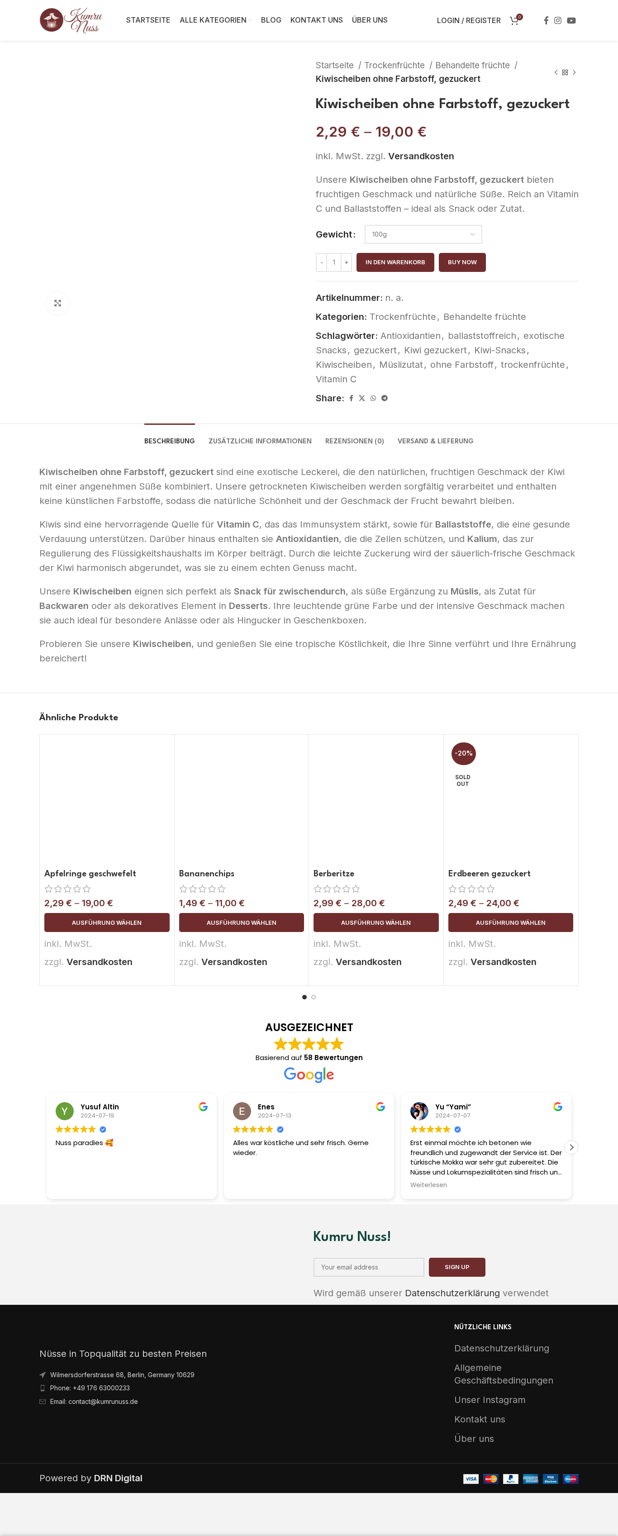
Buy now (462, 262)
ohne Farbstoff (462, 364)
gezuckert (375, 350)
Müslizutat (401, 364)
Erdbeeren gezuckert (489, 874)
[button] (571, 1147)
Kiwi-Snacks (500, 350)
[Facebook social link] (546, 20)
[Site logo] (71, 19)
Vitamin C (336, 379)
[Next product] (574, 72)
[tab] (169, 437)
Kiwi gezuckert (435, 350)
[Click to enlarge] (57, 303)
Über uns (474, 1438)
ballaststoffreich (482, 335)
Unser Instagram (490, 1399)
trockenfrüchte (533, 364)
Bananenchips (206, 874)
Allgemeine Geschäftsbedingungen (503, 1374)
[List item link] (170, 1375)
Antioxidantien (410, 335)
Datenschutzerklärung (452, 1293)
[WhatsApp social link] (373, 398)
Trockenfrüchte (395, 65)
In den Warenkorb (395, 262)
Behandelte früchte (473, 65)
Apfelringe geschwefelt (90, 874)
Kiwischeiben (344, 364)
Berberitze (334, 874)
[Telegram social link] (384, 398)
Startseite (336, 65)
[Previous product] (556, 72)
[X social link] (362, 398)
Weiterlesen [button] (428, 1185)
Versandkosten (421, 156)
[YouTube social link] (571, 20)
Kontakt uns (479, 1419)
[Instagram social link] (557, 20)
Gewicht (334, 234)
